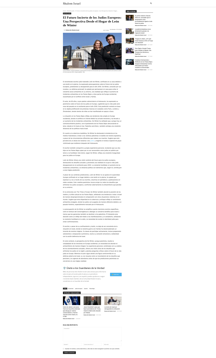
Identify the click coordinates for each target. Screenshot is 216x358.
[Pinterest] (72, 76)
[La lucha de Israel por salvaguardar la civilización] (113, 300)
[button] (151, 3)
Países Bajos (92, 288)
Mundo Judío (70, 11)
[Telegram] (91, 76)
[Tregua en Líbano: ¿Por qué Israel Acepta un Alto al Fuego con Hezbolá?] (130, 41)
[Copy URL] (95, 76)
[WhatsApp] (76, 76)
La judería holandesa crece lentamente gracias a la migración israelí (143, 31)
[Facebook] (64, 76)
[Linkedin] (80, 76)
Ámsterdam (70, 288)
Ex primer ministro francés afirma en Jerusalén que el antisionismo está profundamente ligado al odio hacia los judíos (143, 19)
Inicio (64, 11)
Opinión (86, 288)
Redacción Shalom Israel (72, 30)
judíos (92, 141)
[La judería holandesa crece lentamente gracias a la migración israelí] (130, 31)
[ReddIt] (84, 76)
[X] (68, 76)
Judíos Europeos (78, 288)
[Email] (88, 76)
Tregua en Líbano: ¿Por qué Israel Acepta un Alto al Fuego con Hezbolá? (144, 40)
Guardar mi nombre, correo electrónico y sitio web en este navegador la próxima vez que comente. (92, 348)
